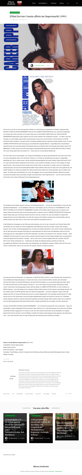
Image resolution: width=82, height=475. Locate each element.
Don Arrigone (68, 436)
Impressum (52, 471)
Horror (60, 415)
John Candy (38, 393)
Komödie (54, 393)
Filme (33, 3)
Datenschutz (58, 471)
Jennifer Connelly (29, 393)
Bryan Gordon (6, 393)
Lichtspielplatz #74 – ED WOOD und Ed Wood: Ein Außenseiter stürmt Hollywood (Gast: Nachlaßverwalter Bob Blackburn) (15, 427)
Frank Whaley (19, 393)
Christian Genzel (40, 65)
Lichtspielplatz (42, 3)
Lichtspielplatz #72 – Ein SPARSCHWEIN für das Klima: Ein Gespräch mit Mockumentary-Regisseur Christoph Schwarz (41, 427)
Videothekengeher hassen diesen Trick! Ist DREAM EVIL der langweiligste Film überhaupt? (65, 428)
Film (13, 393)
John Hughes (46, 393)
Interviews (53, 3)
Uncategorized (15, 12)
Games (62, 3)
